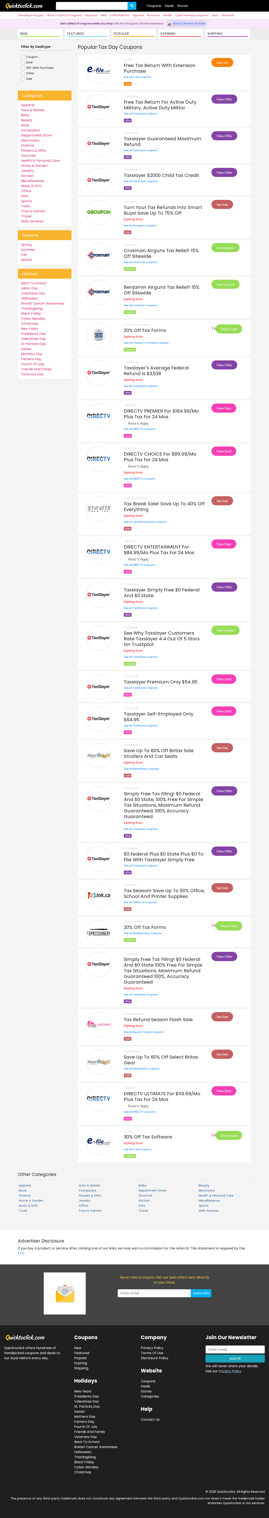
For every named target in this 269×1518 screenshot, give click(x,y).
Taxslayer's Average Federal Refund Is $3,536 (156, 371)
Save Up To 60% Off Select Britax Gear (161, 1060)
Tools (25, 206)
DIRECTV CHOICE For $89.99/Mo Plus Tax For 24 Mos (160, 457)
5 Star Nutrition (119, 15)
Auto (215, 15)
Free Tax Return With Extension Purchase (159, 68)
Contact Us (150, 1419)
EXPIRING (168, 33)
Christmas (29, 323)
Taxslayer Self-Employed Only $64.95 (158, 717)
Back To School (33, 283)
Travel (26, 216)
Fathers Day (31, 359)
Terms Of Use (152, 1353)
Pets (24, 196)
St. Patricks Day (87, 1406)
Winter (26, 259)
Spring (26, 244)
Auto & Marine (32, 110)
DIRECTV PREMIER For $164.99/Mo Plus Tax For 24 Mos (161, 414)
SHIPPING (215, 33)
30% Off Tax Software (148, 1137)
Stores (182, 5)
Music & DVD (31, 185)
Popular (80, 1358)
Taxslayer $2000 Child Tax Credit (161, 175)
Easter (26, 348)
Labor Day (29, 288)
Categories (150, 1396)
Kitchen (27, 175)
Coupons (153, 5)
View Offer (224, 99)
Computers (30, 130)
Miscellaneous (32, 180)
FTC (21, 1253)
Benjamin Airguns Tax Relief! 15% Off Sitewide (161, 290)
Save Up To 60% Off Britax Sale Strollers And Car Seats (159, 753)
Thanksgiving (31, 308)
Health (167, 15)
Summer (28, 249)
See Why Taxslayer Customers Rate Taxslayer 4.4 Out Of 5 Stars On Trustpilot (162, 639)
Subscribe (201, 1293)
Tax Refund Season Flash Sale (158, 1019)
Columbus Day (33, 293)
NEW (24, 33)
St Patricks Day (33, 343)
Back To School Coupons (64, 15)
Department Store (36, 135)
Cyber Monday (33, 318)
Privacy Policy (230, 1371)
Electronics (30, 140)
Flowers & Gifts (33, 150)
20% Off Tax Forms (145, 330)
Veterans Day (32, 374)
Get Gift (222, 62)
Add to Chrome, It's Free (188, 23)
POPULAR (121, 33)
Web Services (32, 221)
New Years (29, 328)
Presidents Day (33, 333)
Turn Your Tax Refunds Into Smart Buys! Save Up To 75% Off (163, 210)
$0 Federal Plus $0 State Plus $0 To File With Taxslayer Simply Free (163, 857)
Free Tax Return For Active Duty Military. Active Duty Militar (160, 105)
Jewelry (27, 170)
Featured (91, 15)
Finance (27, 145)
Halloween (29, 298)
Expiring (80, 1363)
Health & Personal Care (40, 160)
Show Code (229, 329)
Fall (24, 254)
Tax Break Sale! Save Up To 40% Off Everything (164, 506)
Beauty (27, 120)
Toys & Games (33, 211)
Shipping (81, 1368)
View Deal (223, 408)
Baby (25, 115)
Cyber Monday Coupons (192, 15)
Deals (169, 5)
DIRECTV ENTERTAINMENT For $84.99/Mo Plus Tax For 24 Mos (159, 550)
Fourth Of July (32, 364)
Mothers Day (31, 354)
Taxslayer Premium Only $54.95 (161, 682)
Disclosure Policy (154, 1358)
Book (25, 125)
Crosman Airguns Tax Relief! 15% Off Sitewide (161, 253)
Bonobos (153, 15)
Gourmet (228, 15)
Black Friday (31, 313)
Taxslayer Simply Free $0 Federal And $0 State (162, 593)
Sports (26, 201)
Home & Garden (34, 165)
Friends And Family (36, 369)
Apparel (138, 15)
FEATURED (75, 33)
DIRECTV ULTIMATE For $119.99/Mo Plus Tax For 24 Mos (162, 1096)
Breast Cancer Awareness (42, 303)
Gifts (104, 15)
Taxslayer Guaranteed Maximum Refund (162, 141)
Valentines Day (33, 338)
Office (26, 191)
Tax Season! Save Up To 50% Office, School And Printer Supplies (164, 893)
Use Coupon (225, 248)
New (77, 1347)
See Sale (222, 204)
